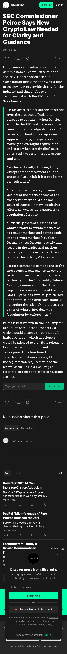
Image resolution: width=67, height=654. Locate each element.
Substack (16, 646)
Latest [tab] (16, 473)
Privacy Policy (45, 624)
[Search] (60, 473)
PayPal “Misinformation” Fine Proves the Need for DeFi (25, 516)
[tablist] (18, 428)
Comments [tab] (11, 428)
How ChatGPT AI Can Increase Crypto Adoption (22, 485)
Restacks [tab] (26, 428)
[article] (33, 494)
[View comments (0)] (19, 58)
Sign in (59, 5)
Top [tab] (7, 473)
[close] (56, 554)
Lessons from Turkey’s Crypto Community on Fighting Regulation (20, 548)
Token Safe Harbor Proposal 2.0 (32, 328)
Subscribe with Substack (36, 609)
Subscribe (46, 5)
